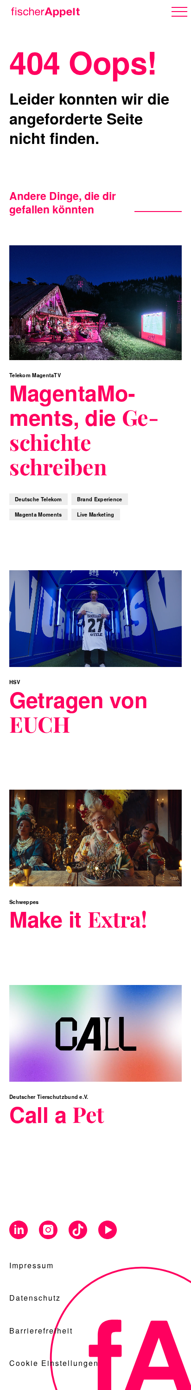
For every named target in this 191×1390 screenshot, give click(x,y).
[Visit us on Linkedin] (18, 1230)
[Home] (43, 10)
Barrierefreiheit (41, 1330)
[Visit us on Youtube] (107, 1230)
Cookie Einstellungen (54, 1363)
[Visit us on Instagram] (48, 1230)
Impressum (31, 1265)
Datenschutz (35, 1297)
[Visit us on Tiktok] (78, 1230)
